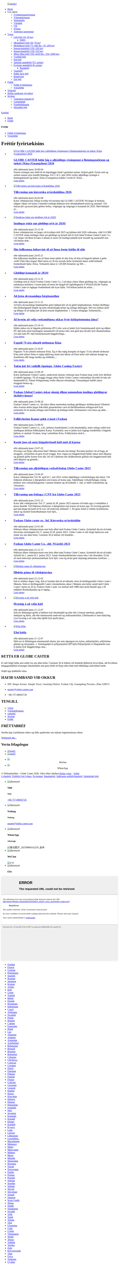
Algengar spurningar (24, 31)
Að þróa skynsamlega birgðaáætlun (36, 296)
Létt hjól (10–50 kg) (23, 37)
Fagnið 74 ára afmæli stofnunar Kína (37, 342)
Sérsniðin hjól (20, 107)
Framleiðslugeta (21, 104)
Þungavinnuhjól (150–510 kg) (28, 51)
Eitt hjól (17, 59)
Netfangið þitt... (9, 737)
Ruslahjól (24, 68)
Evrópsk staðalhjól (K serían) (28, 65)
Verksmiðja (19, 20)
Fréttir (10, 82)
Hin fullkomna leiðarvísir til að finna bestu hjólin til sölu (49, 249)
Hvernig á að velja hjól (28, 603)
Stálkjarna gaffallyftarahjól (69, 776)
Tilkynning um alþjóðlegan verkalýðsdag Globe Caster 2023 (52, 468)
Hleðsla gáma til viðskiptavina (33, 572)
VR (15, 26)
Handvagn (19, 76)
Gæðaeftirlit (19, 101)
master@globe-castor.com (20, 689)
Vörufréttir (19, 87)
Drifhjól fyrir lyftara (21, 776)
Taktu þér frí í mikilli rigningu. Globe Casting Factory (48, 366)
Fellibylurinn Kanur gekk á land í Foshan (40, 419)
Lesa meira (19, 180)
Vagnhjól (18, 71)
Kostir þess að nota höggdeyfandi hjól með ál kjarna (47, 442)
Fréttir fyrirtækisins (23, 85)
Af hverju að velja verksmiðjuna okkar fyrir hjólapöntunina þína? (56, 319)
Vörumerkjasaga (22, 17)
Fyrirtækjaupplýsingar (24, 14)
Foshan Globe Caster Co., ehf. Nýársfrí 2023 (42, 543)
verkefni (11, 713)
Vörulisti (18, 23)
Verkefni (11, 90)
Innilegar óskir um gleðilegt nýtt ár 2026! (40, 223)
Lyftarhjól (6, 776)
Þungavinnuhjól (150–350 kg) (28, 48)
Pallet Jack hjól (21, 73)
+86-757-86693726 (16, 800)
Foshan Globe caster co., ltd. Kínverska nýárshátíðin (47, 520)
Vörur (10, 34)
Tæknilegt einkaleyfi (24, 99)
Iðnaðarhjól (49, 776)
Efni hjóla (20, 632)
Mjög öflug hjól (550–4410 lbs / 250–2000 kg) (36, 54)
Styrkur (11, 96)
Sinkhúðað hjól (91, 776)
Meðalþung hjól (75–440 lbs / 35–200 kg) (34, 45)
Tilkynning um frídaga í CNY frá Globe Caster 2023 (47, 494)
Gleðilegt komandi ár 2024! (31, 272)
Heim (10, 9)
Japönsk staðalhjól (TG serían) (28, 62)
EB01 (23, 40)
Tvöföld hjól (20, 57)
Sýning (17, 28)
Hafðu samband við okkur (20, 93)
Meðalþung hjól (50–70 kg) (27, 42)
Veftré (76, 773)
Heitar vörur (65, 773)
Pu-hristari (38, 776)
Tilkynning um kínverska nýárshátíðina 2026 (43, 192)
